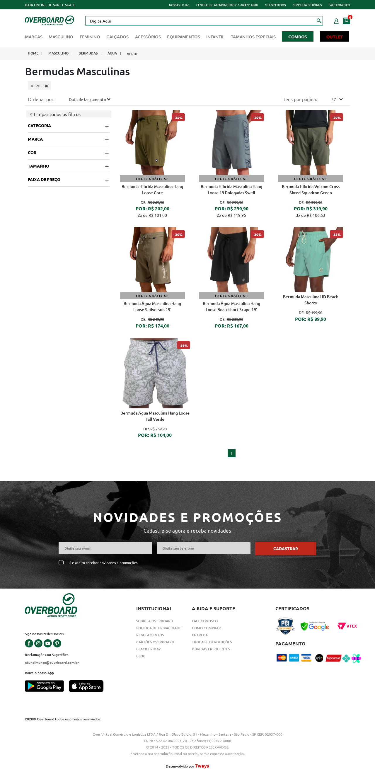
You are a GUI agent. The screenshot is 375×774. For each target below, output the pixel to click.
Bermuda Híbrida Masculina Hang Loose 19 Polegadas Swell (231, 189)
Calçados (117, 37)
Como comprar (206, 627)
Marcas (33, 37)
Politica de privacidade (158, 627)
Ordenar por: (41, 99)
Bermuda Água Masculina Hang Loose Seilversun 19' (152, 306)
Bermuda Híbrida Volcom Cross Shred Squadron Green (311, 189)
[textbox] (204, 20)
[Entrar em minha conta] (336, 20)
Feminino (90, 37)
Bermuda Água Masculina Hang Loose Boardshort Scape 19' (231, 306)
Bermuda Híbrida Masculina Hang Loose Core (152, 189)
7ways (202, 766)
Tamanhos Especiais (253, 37)
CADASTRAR (285, 548)
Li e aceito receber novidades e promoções (103, 562)
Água (112, 53)
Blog (140, 656)
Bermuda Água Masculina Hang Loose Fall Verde (155, 416)
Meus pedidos (275, 5)
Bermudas (88, 53)
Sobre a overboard (154, 620)
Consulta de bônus (307, 5)
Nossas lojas (179, 5)
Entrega (200, 635)
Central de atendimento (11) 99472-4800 (227, 5)
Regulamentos (150, 635)
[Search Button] (319, 20)
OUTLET (334, 37)
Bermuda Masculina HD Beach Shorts (310, 300)
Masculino (61, 37)
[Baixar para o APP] (47, 686)
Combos (297, 37)
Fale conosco (339, 5)
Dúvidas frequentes (211, 649)
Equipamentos (183, 37)
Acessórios (148, 37)
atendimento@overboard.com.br (52, 662)
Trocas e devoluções (212, 642)
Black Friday (148, 649)
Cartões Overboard (155, 642)
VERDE (132, 53)
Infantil (215, 37)
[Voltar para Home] (49, 20)
